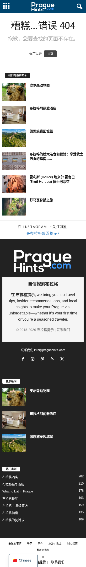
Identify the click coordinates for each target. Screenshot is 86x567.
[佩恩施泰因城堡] (14, 138)
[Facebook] (24, 359)
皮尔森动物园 (40, 85)
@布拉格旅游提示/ (43, 233)
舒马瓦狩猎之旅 (41, 200)
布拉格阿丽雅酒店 (43, 108)
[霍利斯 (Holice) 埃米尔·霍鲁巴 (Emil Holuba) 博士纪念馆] (14, 184)
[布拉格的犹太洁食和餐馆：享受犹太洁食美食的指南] (14, 161)
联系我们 (63, 330)
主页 (50, 53)
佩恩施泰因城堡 (41, 131)
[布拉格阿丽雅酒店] (14, 115)
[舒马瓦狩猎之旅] (14, 207)
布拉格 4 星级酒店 (15, 506)
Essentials (43, 549)
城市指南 (72, 543)
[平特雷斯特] (43, 359)
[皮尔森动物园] (14, 92)
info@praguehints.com (49, 349)
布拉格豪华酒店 (13, 484)
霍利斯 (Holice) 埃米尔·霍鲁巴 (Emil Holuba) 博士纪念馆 (52, 179)
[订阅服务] (53, 359)
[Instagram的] (34, 359)
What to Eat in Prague (17, 491)
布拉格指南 (10, 513)
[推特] (62, 359)
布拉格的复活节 (13, 520)
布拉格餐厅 (10, 498)
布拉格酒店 (10, 477)
